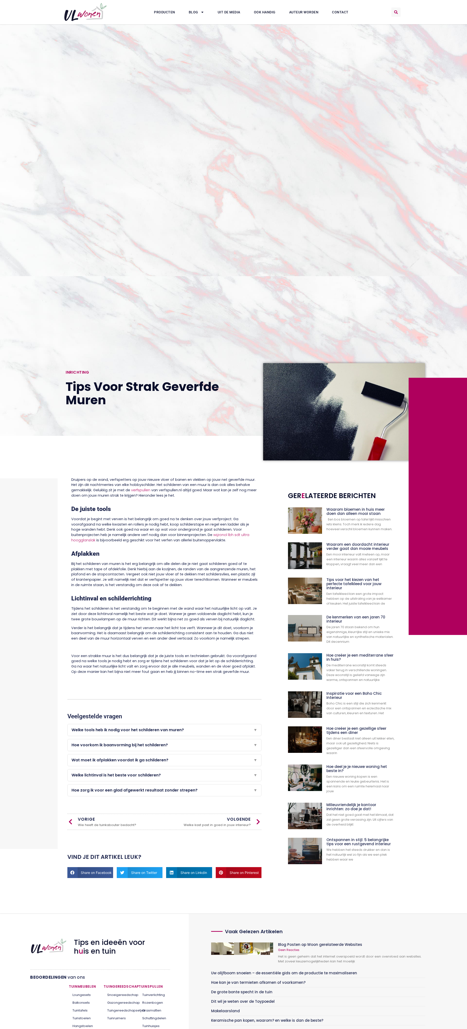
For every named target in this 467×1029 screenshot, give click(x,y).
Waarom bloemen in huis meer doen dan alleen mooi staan (355, 511)
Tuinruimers (116, 1018)
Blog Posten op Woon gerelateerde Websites (320, 944)
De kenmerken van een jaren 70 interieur (355, 619)
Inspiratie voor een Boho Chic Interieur (354, 695)
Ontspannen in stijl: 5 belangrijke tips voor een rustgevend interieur (358, 841)
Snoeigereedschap (119, 995)
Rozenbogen (152, 1002)
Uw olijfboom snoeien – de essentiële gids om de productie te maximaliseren (284, 973)
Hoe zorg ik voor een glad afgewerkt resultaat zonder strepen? (164, 790)
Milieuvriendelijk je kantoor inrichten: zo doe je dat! (351, 806)
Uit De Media (229, 12)
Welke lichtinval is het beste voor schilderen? (164, 775)
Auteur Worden (304, 12)
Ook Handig (265, 12)
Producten (164, 12)
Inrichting (77, 372)
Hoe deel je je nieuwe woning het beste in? (356, 768)
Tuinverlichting (153, 995)
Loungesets (81, 995)
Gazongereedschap (119, 1002)
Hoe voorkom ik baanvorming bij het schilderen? (164, 745)
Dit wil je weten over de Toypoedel (243, 1001)
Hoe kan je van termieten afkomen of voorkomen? (258, 982)
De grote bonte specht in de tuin (241, 991)
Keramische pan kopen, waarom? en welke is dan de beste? (267, 1020)
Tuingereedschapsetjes (119, 1010)
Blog (193, 12)
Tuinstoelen (81, 1018)
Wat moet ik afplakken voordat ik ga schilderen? (164, 760)
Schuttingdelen (154, 1018)
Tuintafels (80, 1010)
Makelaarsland (225, 1010)
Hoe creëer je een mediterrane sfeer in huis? (360, 657)
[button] (396, 12)
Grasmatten (151, 1010)
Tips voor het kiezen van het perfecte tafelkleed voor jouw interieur (353, 583)
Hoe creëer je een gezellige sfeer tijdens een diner (356, 730)
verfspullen (140, 490)
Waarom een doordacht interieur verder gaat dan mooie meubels (357, 546)
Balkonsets (81, 1002)
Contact (340, 12)
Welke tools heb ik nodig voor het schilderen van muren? (164, 730)
